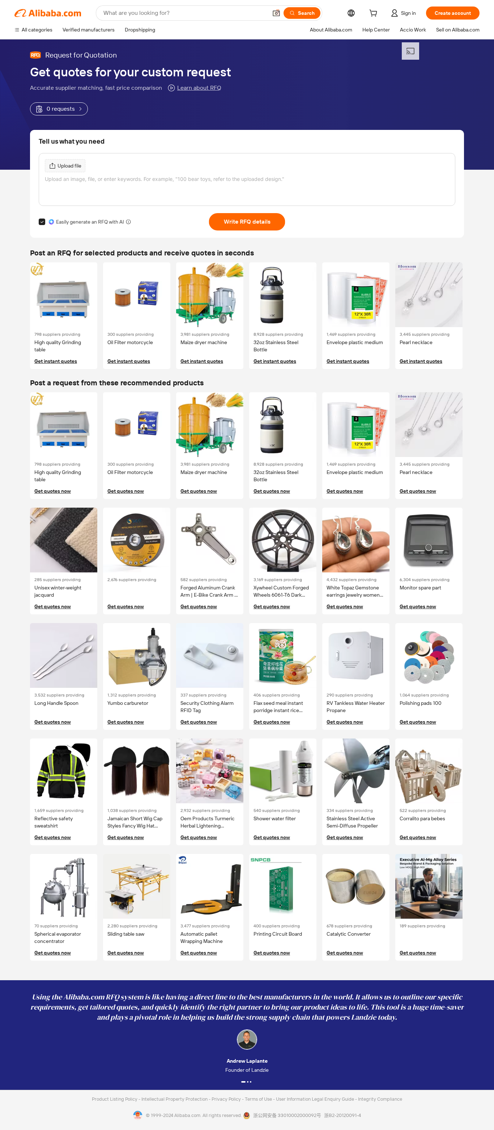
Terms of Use (259, 1099)
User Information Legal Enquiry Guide (315, 1099)
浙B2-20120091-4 (342, 1115)
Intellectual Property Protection (175, 1099)
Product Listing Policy (115, 1099)
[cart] (374, 14)
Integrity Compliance (380, 1099)
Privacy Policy (227, 1099)
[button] (276, 13)
